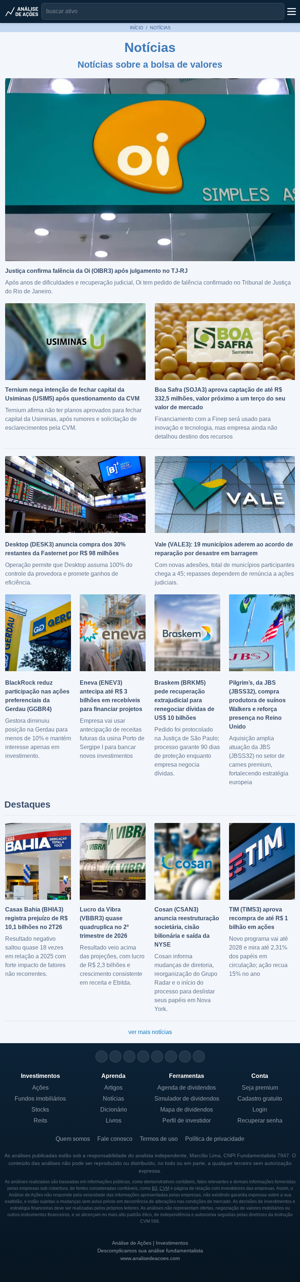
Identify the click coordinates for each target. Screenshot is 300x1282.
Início (136, 27)
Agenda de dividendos (186, 1087)
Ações (40, 1087)
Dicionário (113, 1109)
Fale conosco (114, 1139)
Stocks (40, 1109)
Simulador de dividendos (186, 1098)
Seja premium (260, 1087)
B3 (154, 1188)
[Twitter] (129, 1056)
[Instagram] (101, 1056)
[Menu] (291, 11)
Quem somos (73, 1139)
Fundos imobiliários (40, 1098)
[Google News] (171, 1056)
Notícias (113, 1098)
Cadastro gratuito (259, 1098)
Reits (40, 1120)
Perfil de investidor (186, 1120)
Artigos (113, 1087)
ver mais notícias (150, 1032)
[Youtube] (157, 1056)
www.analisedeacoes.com (150, 1258)
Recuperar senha (259, 1120)
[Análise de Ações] (21, 11)
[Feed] (185, 1056)
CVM (164, 1188)
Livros (113, 1120)
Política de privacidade (214, 1139)
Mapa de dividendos (186, 1109)
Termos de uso (159, 1139)
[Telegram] (143, 1056)
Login (259, 1109)
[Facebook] (115, 1056)
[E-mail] (199, 1056)
